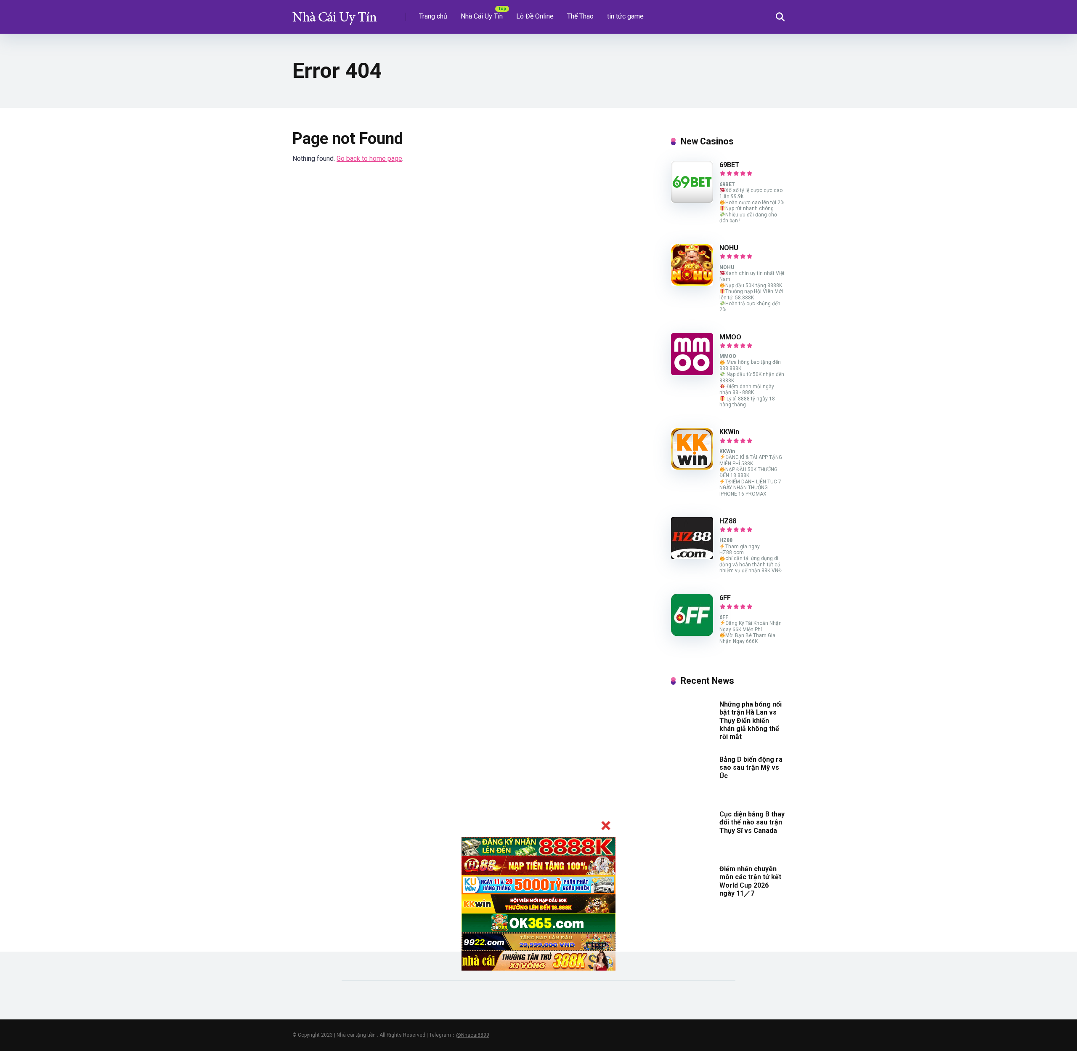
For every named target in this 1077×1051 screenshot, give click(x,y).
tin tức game (625, 16)
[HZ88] (692, 557)
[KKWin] (692, 468)
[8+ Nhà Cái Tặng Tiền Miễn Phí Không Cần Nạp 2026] (334, 13)
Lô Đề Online (535, 16)
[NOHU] (692, 284)
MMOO (730, 337)
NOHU (728, 248)
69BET (729, 165)
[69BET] (692, 201)
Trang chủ (433, 16)
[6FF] (692, 634)
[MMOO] (692, 373)
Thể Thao (580, 16)
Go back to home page (369, 159)
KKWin (729, 432)
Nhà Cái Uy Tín (482, 16)
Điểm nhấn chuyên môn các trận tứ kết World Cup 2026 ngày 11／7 (750, 881)
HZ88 (727, 521)
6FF (725, 598)
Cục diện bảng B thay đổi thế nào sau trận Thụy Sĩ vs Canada (752, 822)
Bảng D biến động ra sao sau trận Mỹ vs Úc (751, 767)
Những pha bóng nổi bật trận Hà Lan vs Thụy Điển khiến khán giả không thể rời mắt (750, 720)
